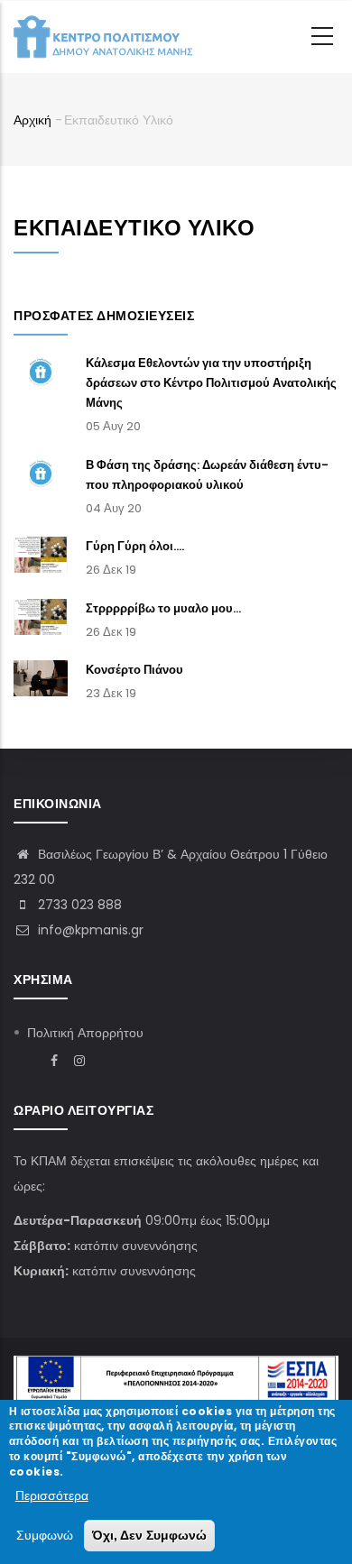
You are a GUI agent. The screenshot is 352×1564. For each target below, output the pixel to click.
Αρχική (32, 120)
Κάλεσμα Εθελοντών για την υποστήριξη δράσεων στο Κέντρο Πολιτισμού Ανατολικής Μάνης (211, 382)
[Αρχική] (104, 37)
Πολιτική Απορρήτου (85, 1033)
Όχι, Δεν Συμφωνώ (149, 1535)
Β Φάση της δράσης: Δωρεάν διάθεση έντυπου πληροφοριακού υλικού (207, 474)
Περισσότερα (51, 1495)
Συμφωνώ (44, 1535)
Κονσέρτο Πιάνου (134, 669)
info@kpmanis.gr (89, 930)
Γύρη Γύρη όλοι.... (135, 546)
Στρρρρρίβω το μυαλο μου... (163, 608)
